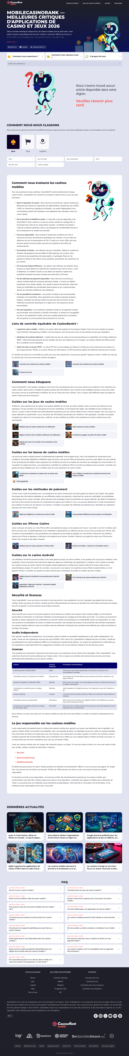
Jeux (32, 981)
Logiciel (33, 985)
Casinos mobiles (72, 3)
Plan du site (32, 992)
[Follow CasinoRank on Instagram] (101, 1016)
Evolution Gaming (60, 978)
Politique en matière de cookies (64, 1053)
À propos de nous (92, 978)
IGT (60, 992)
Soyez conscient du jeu (26, 758)
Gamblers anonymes (25, 762)
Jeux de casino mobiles (91, 3)
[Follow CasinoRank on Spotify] (115, 1016)
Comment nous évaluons (92, 989)
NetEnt (60, 981)
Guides (107, 3)
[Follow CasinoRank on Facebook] (96, 1016)
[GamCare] (44, 1036)
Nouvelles (118, 3)
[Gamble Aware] (89, 1036)
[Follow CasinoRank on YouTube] (110, 1016)
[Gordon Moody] (61, 1036)
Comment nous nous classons (92, 985)
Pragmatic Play (60, 989)
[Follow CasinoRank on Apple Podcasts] (120, 1016)
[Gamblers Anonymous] (29, 1036)
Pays (33, 989)
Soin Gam (20, 752)
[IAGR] (18, 1036)
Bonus (32, 978)
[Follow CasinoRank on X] (105, 1016)
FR (9, 1016)
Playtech (60, 985)
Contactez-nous (92, 981)
